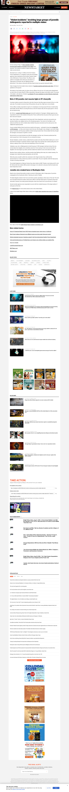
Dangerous (50, 32)
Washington (43, 33)
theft (36, 33)
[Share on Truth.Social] (25, 28)
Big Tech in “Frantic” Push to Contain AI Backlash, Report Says (22, 619)
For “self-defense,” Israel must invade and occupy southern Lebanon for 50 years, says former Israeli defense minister (41, 329)
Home (11, 16)
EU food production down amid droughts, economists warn (21, 589)
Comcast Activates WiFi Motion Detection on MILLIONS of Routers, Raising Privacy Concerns (28, 657)
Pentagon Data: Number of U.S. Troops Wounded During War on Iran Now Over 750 (26, 654)
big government (19, 32)
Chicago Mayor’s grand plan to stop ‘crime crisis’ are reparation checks (40, 443)
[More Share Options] (31, 28)
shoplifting (28, 33)
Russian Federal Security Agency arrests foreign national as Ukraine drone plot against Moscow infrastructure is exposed (33, 625)
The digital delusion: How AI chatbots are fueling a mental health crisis (23, 599)
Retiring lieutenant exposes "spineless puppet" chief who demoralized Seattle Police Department (33, 237)
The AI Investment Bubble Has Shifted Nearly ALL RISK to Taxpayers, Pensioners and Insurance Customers (40, 550)
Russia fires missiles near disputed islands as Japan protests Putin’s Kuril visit (25, 579)
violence (38, 33)
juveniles (11, 33)
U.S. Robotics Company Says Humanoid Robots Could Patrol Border (23, 592)
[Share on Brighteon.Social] (11, 28)
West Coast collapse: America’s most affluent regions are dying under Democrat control (30, 234)
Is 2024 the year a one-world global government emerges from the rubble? (40, 350)
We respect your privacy (34, 774)
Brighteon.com (13, 251)
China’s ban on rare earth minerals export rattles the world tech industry (40, 339)
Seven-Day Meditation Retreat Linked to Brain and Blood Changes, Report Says (25, 635)
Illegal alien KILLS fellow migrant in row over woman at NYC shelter (39, 400)
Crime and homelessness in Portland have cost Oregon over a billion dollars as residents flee (32, 240)
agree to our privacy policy (18, 789)
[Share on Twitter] (17, 28)
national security (23, 33)
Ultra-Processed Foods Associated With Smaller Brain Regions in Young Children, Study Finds (28, 651)
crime (46, 32)
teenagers (33, 33)
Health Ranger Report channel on (32, 224)
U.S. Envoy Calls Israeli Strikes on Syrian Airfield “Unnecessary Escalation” (24, 595)
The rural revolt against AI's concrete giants (18, 586)
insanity (53, 32)
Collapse (15, 16)
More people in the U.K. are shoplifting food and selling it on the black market (41, 432)
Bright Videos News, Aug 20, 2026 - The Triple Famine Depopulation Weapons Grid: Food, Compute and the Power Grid (40, 557)
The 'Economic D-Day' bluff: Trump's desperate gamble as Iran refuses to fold (25, 602)
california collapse (29, 32)
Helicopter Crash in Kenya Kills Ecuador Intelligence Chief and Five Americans (25, 644)
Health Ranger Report (15, 516)
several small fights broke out (23, 113)
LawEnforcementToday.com (16, 245)
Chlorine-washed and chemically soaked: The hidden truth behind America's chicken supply (27, 628)
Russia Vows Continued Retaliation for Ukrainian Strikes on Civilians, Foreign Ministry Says (27, 583)
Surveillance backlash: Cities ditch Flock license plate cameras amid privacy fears (26, 622)
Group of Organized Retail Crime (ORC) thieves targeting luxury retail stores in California (30, 231)
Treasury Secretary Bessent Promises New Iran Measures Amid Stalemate (24, 641)
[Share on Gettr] (28, 28)
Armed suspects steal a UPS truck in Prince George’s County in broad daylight (41, 465)
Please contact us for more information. (17, 499)
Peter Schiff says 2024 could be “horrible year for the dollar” (37, 317)
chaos (34, 32)
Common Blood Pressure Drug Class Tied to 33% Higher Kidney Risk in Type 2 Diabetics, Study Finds (29, 612)
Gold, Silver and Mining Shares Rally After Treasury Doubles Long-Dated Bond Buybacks (27, 638)
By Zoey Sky (13, 25)
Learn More (49, 787)
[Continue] (46, 771)
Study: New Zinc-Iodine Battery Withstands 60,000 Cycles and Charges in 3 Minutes (26, 616)
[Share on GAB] (22, 28)
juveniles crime (16, 33)
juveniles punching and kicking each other (43, 86)
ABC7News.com (14, 248)
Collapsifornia (42, 32)
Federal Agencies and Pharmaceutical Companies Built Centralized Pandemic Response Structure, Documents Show (32, 647)
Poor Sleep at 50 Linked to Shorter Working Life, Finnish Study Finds (23, 609)
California (24, 32)
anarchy (13, 32)
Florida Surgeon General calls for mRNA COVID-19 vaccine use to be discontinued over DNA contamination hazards (39, 296)
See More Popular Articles (34, 660)
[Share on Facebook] (14, 28)
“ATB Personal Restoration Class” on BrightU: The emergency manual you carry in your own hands (28, 631)
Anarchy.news (15, 188)
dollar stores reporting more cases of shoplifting (47, 191)
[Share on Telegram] (19, 28)
